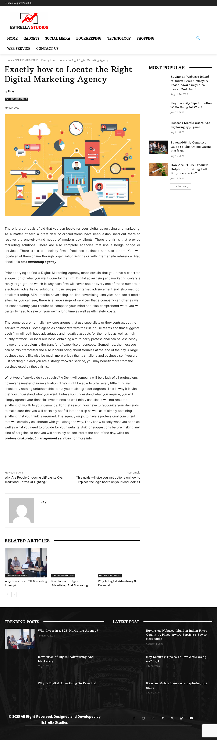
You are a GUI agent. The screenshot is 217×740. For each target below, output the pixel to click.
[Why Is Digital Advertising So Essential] (119, 562)
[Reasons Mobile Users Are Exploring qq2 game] (158, 127)
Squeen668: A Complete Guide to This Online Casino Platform (191, 147)
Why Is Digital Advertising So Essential (67, 683)
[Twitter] (172, 718)
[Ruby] (21, 510)
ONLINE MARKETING (27, 60)
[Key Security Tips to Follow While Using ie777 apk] (158, 108)
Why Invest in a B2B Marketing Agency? (68, 630)
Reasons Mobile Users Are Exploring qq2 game (190, 125)
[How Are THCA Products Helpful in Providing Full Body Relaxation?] (158, 169)
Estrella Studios (54, 722)
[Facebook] (134, 718)
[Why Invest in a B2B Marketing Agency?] (26, 562)
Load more (179, 186)
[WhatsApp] (181, 718)
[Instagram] (143, 718)
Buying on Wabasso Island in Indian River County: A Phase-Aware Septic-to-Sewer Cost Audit (190, 83)
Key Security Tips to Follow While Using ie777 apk (191, 105)
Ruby (11, 90)
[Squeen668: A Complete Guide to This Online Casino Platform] (158, 147)
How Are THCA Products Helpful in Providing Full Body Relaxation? (189, 169)
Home (8, 60)
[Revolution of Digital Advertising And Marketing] (72, 562)
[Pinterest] (162, 718)
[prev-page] (7, 594)
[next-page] (14, 594)
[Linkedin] (153, 718)
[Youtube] (191, 718)
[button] (198, 38)
